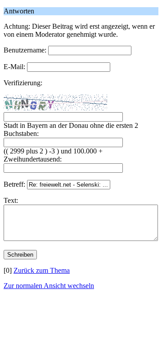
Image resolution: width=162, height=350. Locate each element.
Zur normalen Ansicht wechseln (49, 285)
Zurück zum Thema (42, 270)
